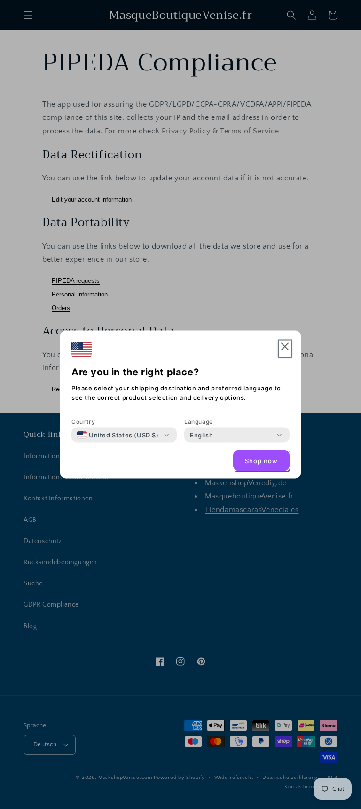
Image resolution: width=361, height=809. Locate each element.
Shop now (261, 460)
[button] (285, 349)
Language (198, 421)
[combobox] (118, 435)
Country (83, 421)
